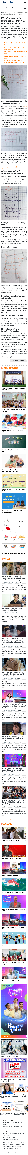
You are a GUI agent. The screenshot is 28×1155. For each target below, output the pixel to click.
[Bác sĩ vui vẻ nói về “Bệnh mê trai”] (14, 867)
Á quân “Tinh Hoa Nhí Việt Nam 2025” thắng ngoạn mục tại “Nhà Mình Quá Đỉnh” (13, 770)
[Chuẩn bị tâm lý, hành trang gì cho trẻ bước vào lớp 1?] (14, 400)
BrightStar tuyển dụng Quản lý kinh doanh (20, 1114)
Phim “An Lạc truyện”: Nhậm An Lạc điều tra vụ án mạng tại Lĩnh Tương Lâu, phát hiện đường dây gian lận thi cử (13, 641)
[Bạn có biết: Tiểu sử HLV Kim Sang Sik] (14, 851)
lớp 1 (25, 106)
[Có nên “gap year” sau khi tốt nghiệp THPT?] (14, 884)
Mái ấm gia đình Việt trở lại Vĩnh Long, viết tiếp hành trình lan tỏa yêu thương (13, 802)
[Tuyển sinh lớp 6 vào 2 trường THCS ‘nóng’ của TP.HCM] (14, 378)
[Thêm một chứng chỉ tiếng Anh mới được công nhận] (14, 954)
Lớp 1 (9, 12)
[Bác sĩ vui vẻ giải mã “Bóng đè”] (14, 973)
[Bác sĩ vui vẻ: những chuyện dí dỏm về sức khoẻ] (14, 901)
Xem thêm (13, 820)
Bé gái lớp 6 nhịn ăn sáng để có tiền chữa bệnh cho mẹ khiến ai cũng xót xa (12, 738)
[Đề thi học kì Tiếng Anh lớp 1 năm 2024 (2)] (14, 522)
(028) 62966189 (12, 1137)
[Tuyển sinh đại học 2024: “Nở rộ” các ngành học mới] (14, 832)
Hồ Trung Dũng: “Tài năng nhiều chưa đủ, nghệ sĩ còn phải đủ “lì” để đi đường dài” (13, 674)
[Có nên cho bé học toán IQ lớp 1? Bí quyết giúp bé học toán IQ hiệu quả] (14, 461)
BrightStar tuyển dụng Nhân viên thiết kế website (21, 1095)
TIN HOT (19, 710)
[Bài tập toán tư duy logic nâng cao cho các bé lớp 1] (14, 481)
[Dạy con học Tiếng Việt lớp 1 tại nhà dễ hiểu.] (14, 421)
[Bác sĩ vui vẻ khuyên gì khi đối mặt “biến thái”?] (14, 919)
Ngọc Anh (4, 26)
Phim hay (8, 7)
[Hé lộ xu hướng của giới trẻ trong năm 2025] (14, 938)
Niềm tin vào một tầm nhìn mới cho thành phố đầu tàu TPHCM (7, 1096)
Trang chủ (3, 12)
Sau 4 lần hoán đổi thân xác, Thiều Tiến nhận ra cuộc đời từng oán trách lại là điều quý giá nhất (13, 578)
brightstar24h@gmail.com (12, 1139)
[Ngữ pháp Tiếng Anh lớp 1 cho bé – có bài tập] (14, 441)
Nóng (3, 7)
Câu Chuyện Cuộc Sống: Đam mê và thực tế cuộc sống (13, 609)
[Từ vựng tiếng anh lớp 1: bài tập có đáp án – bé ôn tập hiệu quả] (14, 501)
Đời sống (19, 612)
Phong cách (14, 7)
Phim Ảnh (20, 582)
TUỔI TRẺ (20, 678)
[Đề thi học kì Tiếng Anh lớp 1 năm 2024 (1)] (14, 543)
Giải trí (19, 774)
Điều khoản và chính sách (14, 1152)
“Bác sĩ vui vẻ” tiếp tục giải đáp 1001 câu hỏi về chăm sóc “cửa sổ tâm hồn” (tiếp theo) (14, 706)
